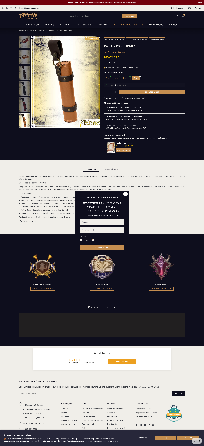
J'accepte (165, 438)
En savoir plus (112, 441)
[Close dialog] (125, 194)
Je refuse (188, 438)
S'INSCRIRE (102, 247)
